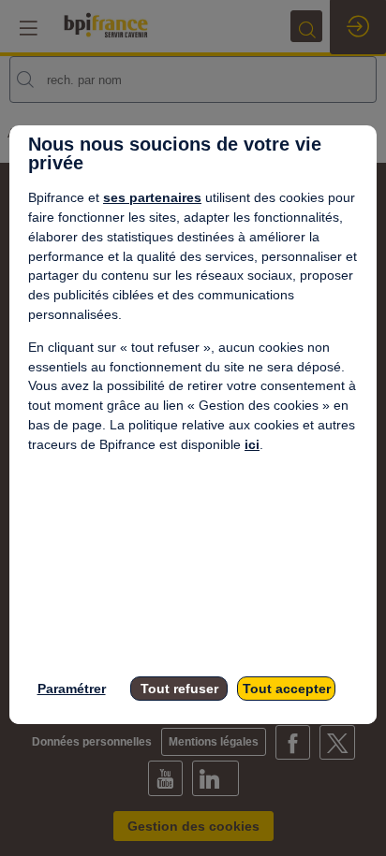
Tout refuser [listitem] (179, 688)
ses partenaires (152, 197)
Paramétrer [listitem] (71, 688)
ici (252, 444)
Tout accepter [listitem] (287, 688)
